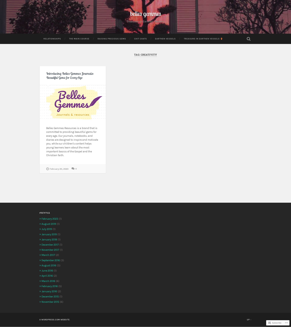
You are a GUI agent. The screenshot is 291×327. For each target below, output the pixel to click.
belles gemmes (145, 13)
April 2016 (47, 275)
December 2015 (50, 296)
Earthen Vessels (165, 38)
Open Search (249, 39)
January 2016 (49, 291)
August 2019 (49, 223)
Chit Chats (140, 38)
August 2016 (49, 265)
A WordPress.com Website (54, 320)
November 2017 (50, 249)
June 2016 (47, 270)
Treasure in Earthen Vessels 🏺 (203, 38)
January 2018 (49, 239)
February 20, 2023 (59, 169)
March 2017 (48, 255)
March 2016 (48, 281)
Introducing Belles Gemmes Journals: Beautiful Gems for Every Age (70, 75)
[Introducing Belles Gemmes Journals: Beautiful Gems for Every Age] (73, 102)
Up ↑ (249, 320)
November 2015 (50, 301)
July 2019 (47, 229)
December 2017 (50, 244)
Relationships (52, 38)
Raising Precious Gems (112, 38)
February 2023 (50, 218)
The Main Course (79, 38)
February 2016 (50, 286)
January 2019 (49, 234)
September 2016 (51, 260)
